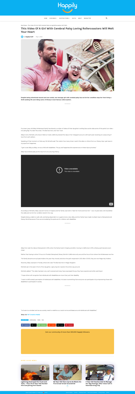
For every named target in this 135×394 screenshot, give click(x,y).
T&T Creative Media (33, 314)
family (39, 319)
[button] (106, 18)
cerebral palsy (32, 319)
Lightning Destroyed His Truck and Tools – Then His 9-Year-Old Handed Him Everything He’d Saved (34, 383)
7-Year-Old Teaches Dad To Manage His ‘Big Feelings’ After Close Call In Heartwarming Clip (99, 383)
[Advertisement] (67, 115)
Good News (24, 25)
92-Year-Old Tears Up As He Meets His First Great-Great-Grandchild (67, 383)
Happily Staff (29, 36)
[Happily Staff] (22, 37)
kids (43, 319)
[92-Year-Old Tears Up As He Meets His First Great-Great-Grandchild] (67, 372)
